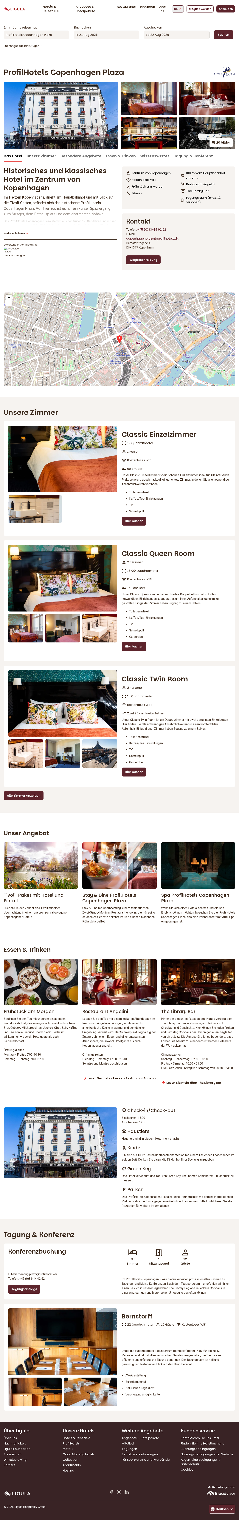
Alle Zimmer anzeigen (23, 795)
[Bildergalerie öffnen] (61, 115)
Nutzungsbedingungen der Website (207, 1454)
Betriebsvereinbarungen (140, 1454)
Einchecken (82, 28)
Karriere (9, 1465)
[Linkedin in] (126, 1493)
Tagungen (147, 6)
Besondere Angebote (80, 156)
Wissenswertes (155, 156)
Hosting (68, 1470)
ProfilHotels (71, 1443)
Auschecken (153, 28)
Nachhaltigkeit (15, 1443)
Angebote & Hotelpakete (85, 8)
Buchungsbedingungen (198, 1449)
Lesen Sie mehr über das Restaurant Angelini (122, 1078)
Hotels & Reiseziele (51, 8)
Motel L (68, 1449)
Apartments (72, 1465)
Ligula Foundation (17, 1449)
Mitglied (128, 1443)
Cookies (187, 1469)
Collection (70, 1460)
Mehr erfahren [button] (14, 233)
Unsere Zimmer (41, 156)
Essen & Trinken (121, 156)
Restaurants (126, 6)
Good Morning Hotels (78, 1454)
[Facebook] (111, 1493)
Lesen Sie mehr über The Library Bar (193, 1083)
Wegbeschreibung (143, 260)
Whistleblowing (15, 1460)
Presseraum (12, 1454)
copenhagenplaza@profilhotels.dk (152, 238)
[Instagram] (119, 1493)
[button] (119, 339)
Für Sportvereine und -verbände (146, 1460)
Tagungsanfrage (24, 1289)
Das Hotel (13, 156)
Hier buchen (134, 521)
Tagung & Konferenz (193, 156)
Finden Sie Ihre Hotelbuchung (202, 1443)
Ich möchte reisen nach (21, 28)
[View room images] (62, 459)
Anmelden (226, 9)
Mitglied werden (200, 9)
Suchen (223, 34)
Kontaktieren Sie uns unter (200, 1438)
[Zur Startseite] (14, 9)
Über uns (162, 8)
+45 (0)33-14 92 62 (151, 229)
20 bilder (223, 142)
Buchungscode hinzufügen (21, 46)
